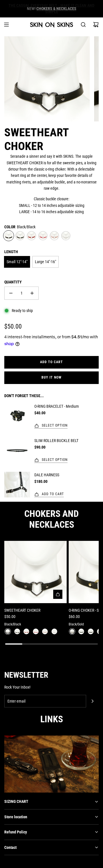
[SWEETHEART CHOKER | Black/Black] (8, 631)
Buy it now (51, 377)
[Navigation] (6, 24)
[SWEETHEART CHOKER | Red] (26, 631)
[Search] (83, 24)
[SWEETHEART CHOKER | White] (54, 631)
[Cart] (96, 24)
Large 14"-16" (45, 261)
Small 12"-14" (17, 261)
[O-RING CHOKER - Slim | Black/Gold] (72, 631)
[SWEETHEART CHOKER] (35, 572)
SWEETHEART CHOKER (22, 610)
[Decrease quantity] (11, 293)
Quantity (13, 282)
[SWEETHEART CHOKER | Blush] (45, 631)
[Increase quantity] (32, 293)
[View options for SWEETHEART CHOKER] (57, 594)
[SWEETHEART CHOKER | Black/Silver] (17, 631)
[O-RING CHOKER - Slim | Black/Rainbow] (81, 631)
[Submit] (92, 701)
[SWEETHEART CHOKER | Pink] (36, 631)
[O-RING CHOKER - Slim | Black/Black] (91, 631)
